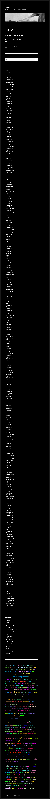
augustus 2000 (9, 605)
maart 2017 (9, 263)
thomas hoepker (29, 756)
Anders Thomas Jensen (9, 669)
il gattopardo (26, 701)
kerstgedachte (33, 706)
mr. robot (26, 722)
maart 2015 (9, 305)
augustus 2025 (9, 89)
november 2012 (10, 353)
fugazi (30, 692)
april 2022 (8, 158)
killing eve (8, 708)
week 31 (12, 775)
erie (28, 689)
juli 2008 (8, 441)
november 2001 (10, 579)
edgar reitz (19, 689)
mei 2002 (8, 569)
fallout (7, 692)
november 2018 (10, 229)
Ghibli (14, 694)
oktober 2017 (9, 251)
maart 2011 (8, 386)
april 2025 (8, 96)
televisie (12, 746)
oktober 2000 (9, 601)
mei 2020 (8, 198)
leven (6, 716)
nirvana (13, 727)
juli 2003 (8, 545)
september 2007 (10, 458)
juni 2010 (8, 401)
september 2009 (10, 417)
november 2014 (10, 312)
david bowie (13, 685)
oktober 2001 (9, 581)
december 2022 (10, 144)
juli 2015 (8, 298)
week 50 (17, 781)
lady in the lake (32, 710)
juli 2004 (8, 524)
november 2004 (10, 517)
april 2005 (8, 508)
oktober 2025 (9, 86)
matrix (24, 719)
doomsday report (23, 687)
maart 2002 (9, 572)
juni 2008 (8, 443)
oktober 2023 (9, 127)
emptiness (26, 689)
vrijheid (17, 764)
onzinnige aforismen (17, 729)
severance (27, 738)
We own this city (14, 783)
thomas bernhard (14, 756)
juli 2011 (8, 379)
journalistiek (12, 706)
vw (19, 764)
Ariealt (7, 622)
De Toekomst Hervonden (12, 625)
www (31, 785)
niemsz (8, 7)
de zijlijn (8, 627)
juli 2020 (8, 194)
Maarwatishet (9, 636)
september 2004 (10, 520)
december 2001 (9, 577)
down (33, 687)
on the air (11, 729)
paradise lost (7, 731)
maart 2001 (9, 593)
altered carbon (21, 667)
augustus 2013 (9, 338)
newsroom (7, 727)
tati (31, 743)
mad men (14, 719)
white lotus (13, 785)
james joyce (20, 703)
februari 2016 (9, 286)
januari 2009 (9, 431)
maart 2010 (9, 407)
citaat (9, 681)
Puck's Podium (9, 641)
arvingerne (8, 671)
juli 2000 (8, 607)
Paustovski (20, 731)
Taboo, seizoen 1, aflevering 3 (15, 39)
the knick (31, 750)
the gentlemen (13, 750)
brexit (15, 679)
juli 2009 (8, 420)
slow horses (9, 741)
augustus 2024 (9, 110)
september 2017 (10, 253)
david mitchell (26, 685)
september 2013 (10, 336)
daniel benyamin (34, 683)
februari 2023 (9, 141)
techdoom (34, 743)
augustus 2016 (9, 275)
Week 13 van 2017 (14, 35)
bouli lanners (34, 676)
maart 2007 (9, 469)
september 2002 (10, 562)
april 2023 (8, 137)
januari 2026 (9, 81)
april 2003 (8, 550)
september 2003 (10, 541)
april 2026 (8, 75)
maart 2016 (9, 284)
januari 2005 (9, 514)
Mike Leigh (13, 722)
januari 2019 (9, 225)
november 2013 (10, 332)
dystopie (15, 689)
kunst (11, 710)
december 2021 (9, 165)
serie (21, 46)
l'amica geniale (23, 711)
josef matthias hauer (33, 704)
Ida (8, 41)
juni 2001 (8, 588)
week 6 (16, 766)
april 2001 (8, 591)
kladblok (13, 708)
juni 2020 (8, 196)
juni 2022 (8, 155)
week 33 (22, 775)
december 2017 (9, 248)
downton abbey (9, 689)
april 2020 (8, 200)
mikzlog (8, 638)
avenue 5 (14, 671)
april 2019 (8, 220)
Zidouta (8, 653)
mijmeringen (8, 722)
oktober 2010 (9, 394)
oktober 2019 (9, 210)
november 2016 (10, 270)
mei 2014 (8, 322)
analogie (34, 667)
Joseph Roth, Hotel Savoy (14, 43)
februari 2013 (9, 348)
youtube (8, 788)
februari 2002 (9, 574)
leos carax (24, 713)
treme (18, 759)
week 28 (27, 772)
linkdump (17, 716)
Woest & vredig (9, 651)
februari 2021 (9, 182)
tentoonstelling (19, 745)
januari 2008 (9, 451)
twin (32, 759)
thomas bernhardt (22, 756)
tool (9, 759)
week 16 (31, 768)
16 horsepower (8, 665)
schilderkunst (29, 735)
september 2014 (10, 315)
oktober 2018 (9, 231)
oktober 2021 (9, 169)
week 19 (13, 770)
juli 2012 (8, 360)
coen (27, 681)
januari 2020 (9, 205)
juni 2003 (8, 546)
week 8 (25, 766)
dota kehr (29, 687)
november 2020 (10, 188)
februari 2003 (9, 553)
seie (32, 735)
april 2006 (8, 488)
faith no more (33, 689)
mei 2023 (8, 136)
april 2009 (8, 426)
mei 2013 (8, 343)
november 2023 (10, 125)
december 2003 (10, 536)
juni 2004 (8, 526)
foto (21, 692)
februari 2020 (9, 203)
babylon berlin (23, 671)
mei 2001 (8, 589)
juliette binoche (24, 706)
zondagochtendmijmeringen (30, 788)
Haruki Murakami (10, 697)
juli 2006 (8, 482)
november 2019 (10, 208)
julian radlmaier (18, 706)
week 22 (29, 770)
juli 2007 (8, 462)
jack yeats (11, 703)
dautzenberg (7, 685)
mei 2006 (8, 486)
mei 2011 (8, 382)
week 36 (7, 777)
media (6, 721)
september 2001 (10, 583)
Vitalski (8, 648)
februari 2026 (9, 79)
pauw (24, 731)
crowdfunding (28, 683)
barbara (29, 671)
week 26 (17, 772)
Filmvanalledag (10, 631)
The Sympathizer (23, 754)
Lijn (7, 634)
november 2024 (10, 105)
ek (22, 689)
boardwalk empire (18, 677)
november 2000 (10, 600)
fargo (10, 692)
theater (26, 745)
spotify (28, 740)
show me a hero (34, 738)
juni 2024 (8, 113)
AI (23, 665)
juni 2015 (8, 300)
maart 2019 (9, 222)
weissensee (7, 783)
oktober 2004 (9, 519)
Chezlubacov (9, 624)
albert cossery (27, 665)
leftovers (16, 713)
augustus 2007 (9, 460)
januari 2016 (9, 288)
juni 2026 (8, 72)
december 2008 (10, 432)
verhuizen (29, 761)
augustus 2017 (9, 255)
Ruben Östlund (11, 735)
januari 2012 (9, 369)
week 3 (34, 764)
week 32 (17, 775)
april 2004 (8, 529)
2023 (14, 665)
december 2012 (9, 351)
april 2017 (8, 262)
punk (11, 733)
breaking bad (9, 679)
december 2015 (9, 289)
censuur (21, 679)
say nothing (23, 735)
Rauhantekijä (23, 733)
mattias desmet (29, 719)
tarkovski (27, 743)
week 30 (7, 775)
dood (19, 687)
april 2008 (8, 446)
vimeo (35, 761)
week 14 (22, 768)
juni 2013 (8, 341)
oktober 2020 (9, 189)
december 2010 (9, 391)
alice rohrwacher (13, 667)
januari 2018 (9, 246)
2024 (16, 665)
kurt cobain (15, 710)
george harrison (10, 694)
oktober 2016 (9, 272)
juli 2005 (8, 503)
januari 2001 (9, 596)
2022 (12, 665)
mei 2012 (8, 362)
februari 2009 (9, 429)
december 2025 (10, 82)
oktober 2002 (9, 560)
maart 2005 (9, 510)
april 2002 (8, 570)
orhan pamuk (25, 729)
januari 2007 (9, 472)
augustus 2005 (9, 501)
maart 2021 (9, 181)
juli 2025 (8, 91)
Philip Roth (28, 731)
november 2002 (10, 558)
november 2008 (10, 434)
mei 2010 (8, 403)
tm (8, 759)
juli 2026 (8, 70)
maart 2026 (9, 77)
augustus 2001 (9, 584)
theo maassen (24, 752)
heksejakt (30, 697)
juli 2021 (8, 174)
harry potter (32, 694)
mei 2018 (8, 239)
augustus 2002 (9, 564)
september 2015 (10, 294)
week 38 (17, 777)
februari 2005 (9, 512)
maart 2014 (9, 325)
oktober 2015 (9, 293)
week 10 (34, 766)
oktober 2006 (9, 477)
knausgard (20, 708)
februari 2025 (9, 100)
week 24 (7, 772)
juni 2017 (8, 258)
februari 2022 (9, 162)
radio (13, 733)
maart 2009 (9, 427)
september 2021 (10, 170)
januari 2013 (9, 350)
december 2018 (9, 227)
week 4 (7, 766)
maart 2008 (9, 448)
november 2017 (10, 250)
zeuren (12, 788)
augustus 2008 (9, 439)
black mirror (8, 677)
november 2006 (10, 476)
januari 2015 (9, 308)
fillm (12, 692)
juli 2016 (8, 277)
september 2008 (10, 438)
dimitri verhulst (13, 687)
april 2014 (8, 324)
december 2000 (10, 598)
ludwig (25, 716)
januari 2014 (9, 329)
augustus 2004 (9, 522)
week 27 (22, 772)
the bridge (18, 748)
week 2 (29, 764)
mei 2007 (8, 465)
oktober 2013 (9, 334)
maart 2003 (9, 551)
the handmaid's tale (22, 750)
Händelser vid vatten (17, 701)
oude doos (30, 729)
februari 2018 (9, 244)
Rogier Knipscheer (10, 643)
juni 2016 (8, 279)
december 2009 (10, 412)
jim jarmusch (13, 704)
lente (21, 713)
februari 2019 (9, 224)
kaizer (29, 706)
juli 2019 (8, 215)
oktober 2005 (9, 498)
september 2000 (10, 603)
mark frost (20, 719)
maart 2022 (9, 160)
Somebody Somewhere (19, 741)
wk (29, 785)
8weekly (8, 620)
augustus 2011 (9, 377)
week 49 (12, 781)
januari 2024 (9, 122)
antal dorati (16, 669)
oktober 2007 (9, 457)
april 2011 (8, 384)
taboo (23, 46)
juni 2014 (8, 320)
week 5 (11, 766)
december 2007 (10, 453)
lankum (6, 713)
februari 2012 (9, 367)
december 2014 (9, 310)
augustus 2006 (9, 481)
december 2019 (9, 206)
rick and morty (30, 733)
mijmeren (30, 721)
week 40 (27, 777)
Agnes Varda (20, 665)
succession (17, 743)
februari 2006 (9, 491)
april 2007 (8, 467)
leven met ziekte (10, 716)
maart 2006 (9, 489)
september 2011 (10, 376)
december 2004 (10, 515)
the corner (23, 748)
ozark (33, 729)
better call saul (26, 674)
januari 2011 (9, 389)
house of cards (27, 699)
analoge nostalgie (29, 667)
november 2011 (9, 372)
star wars (31, 740)
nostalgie (24, 727)
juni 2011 (8, 381)
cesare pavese (26, 679)
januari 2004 (9, 534)
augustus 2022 (9, 151)
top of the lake (13, 759)
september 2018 (10, 232)
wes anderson (21, 783)
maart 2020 (9, 201)
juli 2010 (8, 400)
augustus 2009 (9, 419)
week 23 (34, 770)
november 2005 (10, 496)
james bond (15, 703)
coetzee (29, 681)
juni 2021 (8, 175)
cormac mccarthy (20, 683)
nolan (16, 727)
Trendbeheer (9, 646)
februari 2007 (9, 470)
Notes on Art (9, 639)
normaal (20, 727)
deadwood (32, 685)
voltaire (6, 764)
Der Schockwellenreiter (11, 629)
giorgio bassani (19, 694)
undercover (15, 761)
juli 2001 (8, 586)
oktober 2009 (9, 415)
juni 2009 (8, 422)
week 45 (22, 779)
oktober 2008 (9, 436)
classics (12, 681)
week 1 (25, 764)
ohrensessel (30, 727)
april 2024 (8, 117)
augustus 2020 (9, 193)
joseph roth (17, 46)
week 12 (12, 768)
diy (16, 687)
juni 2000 (8, 608)
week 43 (12, 779)
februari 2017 (9, 265)
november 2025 (10, 84)
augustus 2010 (9, 398)
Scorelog (8, 644)
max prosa (34, 719)
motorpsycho (18, 722)
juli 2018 (8, 236)
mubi (14, 725)
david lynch (19, 685)
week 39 (22, 777)
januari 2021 (9, 184)
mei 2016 (8, 281)
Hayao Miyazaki (19, 697)
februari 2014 (9, 327)
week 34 (27, 775)
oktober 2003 (9, 539)
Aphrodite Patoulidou (23, 669)
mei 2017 (8, 260)
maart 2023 (9, 139)
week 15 (27, 768)
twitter (10, 761)
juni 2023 (8, 134)
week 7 (20, 766)
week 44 (17, 779)
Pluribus (7, 733)
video (33, 761)
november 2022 (10, 146)
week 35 (32, 775)
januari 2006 (9, 493)
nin (11, 727)
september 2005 (10, 500)
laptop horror (10, 713)
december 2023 (10, 124)
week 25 (12, 772)
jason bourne (30, 703)
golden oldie (24, 694)
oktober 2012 (9, 355)
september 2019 (10, 212)
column (6, 683)
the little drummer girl (15, 752)
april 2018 (8, 241)
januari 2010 (9, 410)
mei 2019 (8, 219)
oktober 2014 (9, 313)
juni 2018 (8, 238)
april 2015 (8, 303)
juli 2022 (8, 153)
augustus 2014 (9, 317)
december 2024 (10, 103)
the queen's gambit (13, 754)
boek (11, 46)
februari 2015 (9, 307)
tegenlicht (7, 745)
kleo (16, 708)
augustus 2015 (9, 296)
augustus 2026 (9, 68)
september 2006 (10, 479)
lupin (29, 716)
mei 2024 (8, 115)
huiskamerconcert (8, 701)
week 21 (24, 770)
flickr (19, 692)
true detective (23, 759)
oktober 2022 (9, 148)
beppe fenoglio (17, 674)
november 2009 (10, 413)
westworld (26, 783)
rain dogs (16, 733)
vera (26, 761)
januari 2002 (9, 576)
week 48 (7, 781)
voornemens (10, 764)
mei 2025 (8, 94)
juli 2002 (8, 565)
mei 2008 (8, 445)
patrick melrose (14, 731)
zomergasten (19, 788)
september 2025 (10, 87)
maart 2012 (9, 365)
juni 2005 (8, 505)
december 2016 (9, 269)
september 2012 (10, 357)
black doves (35, 674)
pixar (31, 731)
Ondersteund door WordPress (14, 795)
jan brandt (25, 703)
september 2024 (10, 108)
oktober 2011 (9, 374)
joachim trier (20, 704)
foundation (25, 692)
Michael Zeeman (17, 721)
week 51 (23, 781)
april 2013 (8, 344)
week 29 (33, 772)
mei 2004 (8, 527)
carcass (18, 679)
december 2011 (9, 370)
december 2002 (10, 557)
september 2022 (10, 150)
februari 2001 (9, 595)
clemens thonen (22, 681)
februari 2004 (9, 532)
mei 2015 (8, 301)
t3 (21, 743)
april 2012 (8, 363)
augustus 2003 (9, 543)
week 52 (28, 781)
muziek (26, 725)
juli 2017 (8, 257)
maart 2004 (9, 531)
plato (33, 731)
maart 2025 (9, 98)
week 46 (28, 779)
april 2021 (8, 179)
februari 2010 (9, 408)
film (13, 46)
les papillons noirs (31, 713)
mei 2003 (8, 548)
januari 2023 (9, 143)
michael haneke (11, 721)
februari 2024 (9, 120)
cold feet (33, 681)
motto (22, 722)
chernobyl (31, 679)
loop (22, 716)
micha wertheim (24, 721)
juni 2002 (8, 567)
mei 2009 (8, 424)
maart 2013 (9, 346)
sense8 (16, 738)
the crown (29, 748)
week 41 (33, 777)
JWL (7, 632)
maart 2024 (9, 119)
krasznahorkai (26, 708)
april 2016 (8, 282)
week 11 (7, 768)
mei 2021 (8, 177)
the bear (30, 746)
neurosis (31, 725)
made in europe (8, 719)
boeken (29, 676)
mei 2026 (8, 74)
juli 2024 (8, 112)
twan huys (29, 759)
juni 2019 (8, 217)
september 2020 (10, 191)
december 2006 (10, 474)
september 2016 (10, 274)
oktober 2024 (9, 106)
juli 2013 (8, 339)
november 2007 (10, 455)
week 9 (29, 766)
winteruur (27, 785)
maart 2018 (9, 243)
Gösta (28, 694)
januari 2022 (9, 163)
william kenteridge (20, 785)
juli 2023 (8, 132)
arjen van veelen (31, 669)
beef (10, 674)
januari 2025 (9, 101)
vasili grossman (21, 761)
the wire (30, 755)
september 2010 (10, 396)
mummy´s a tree (19, 725)
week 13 (26, 46)
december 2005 (10, 495)
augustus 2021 (9, 172)
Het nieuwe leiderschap (18, 699)
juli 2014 (8, 319)
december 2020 (10, 186)
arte (35, 669)
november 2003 (10, 538)
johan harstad (26, 704)
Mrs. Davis (10, 725)
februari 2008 (9, 450)
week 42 (7, 779)
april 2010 (8, 405)
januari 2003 (9, 555)
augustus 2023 (9, 131)
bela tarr (12, 674)
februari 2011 (9, 388)
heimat (24, 697)
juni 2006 (8, 484)
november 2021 (10, 167)
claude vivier (16, 681)
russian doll (16, 735)
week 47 (33, 779)
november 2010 (10, 393)
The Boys (11, 748)
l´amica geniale (34, 716)
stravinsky (11, 743)
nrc (27, 727)
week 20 (18, 770)
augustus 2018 (9, 234)
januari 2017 (9, 267)
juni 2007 (8, 463)
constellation (12, 683)
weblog (21, 764)
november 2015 (10, 291)
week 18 (8, 770)
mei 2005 (8, 507)
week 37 (12, 777)
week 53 (32, 781)
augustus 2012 (9, 358)
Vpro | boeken (9, 650)
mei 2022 (8, 156)
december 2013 (9, 331)
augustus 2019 (9, 213)
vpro (14, 764)
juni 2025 (8, 93)
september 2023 (10, 129)
